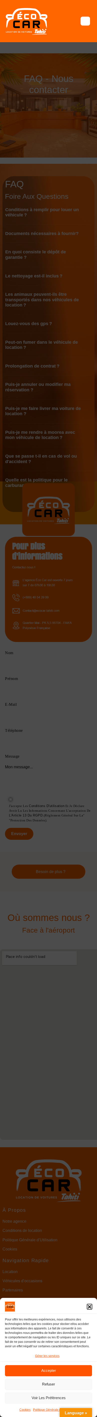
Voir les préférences (49, 1398)
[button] (89, 1306)
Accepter (48, 1370)
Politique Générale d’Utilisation (54, 1410)
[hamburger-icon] (85, 21)
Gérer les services (47, 1356)
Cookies (25, 1410)
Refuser (48, 1384)
